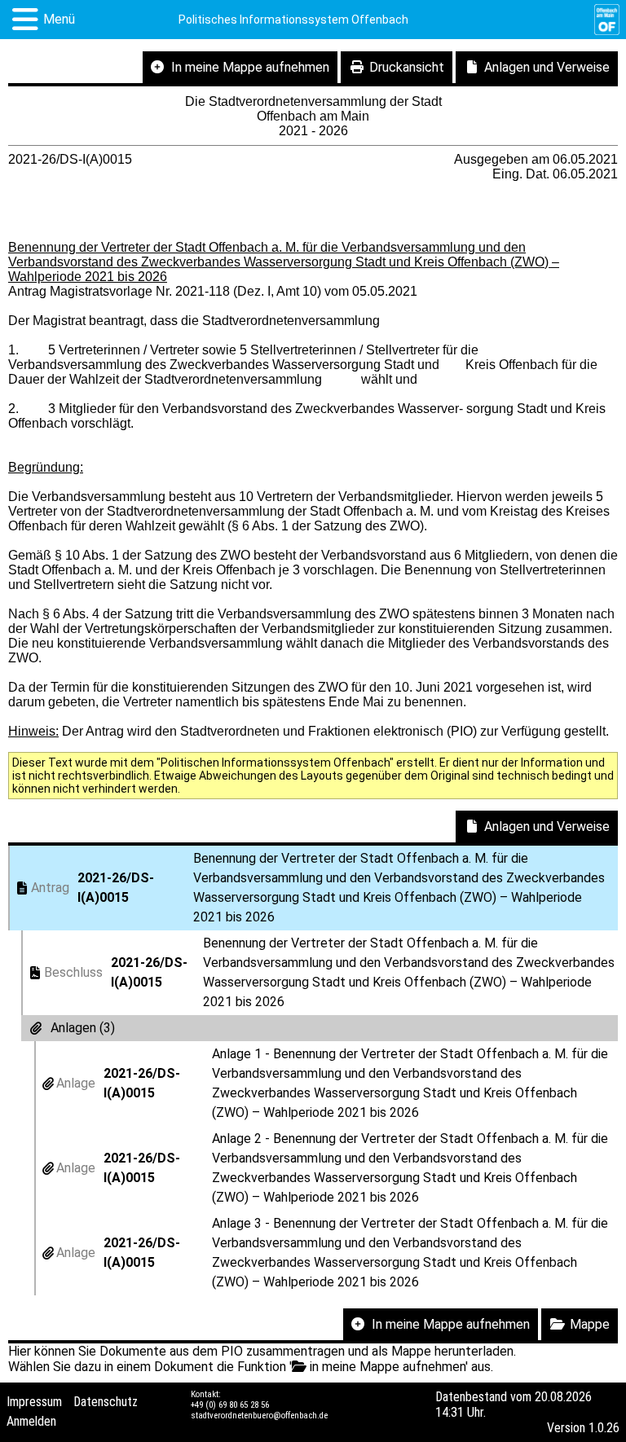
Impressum (34, 1401)
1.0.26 (604, 1427)
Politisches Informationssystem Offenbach (293, 19)
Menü (59, 19)
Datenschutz (105, 1401)
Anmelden (31, 1421)
